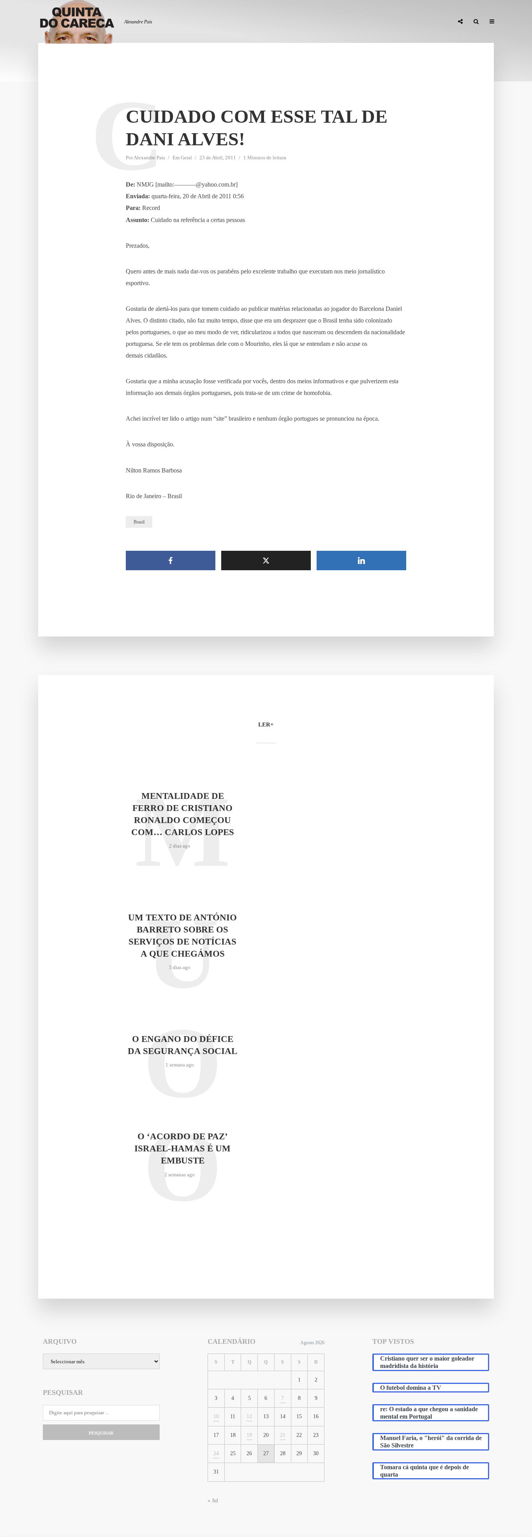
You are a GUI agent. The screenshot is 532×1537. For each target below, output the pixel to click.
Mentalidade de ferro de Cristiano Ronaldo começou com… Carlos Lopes (182, 814)
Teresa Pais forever (368, 21)
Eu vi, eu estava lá (425, 21)
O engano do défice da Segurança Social (182, 1045)
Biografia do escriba (306, 21)
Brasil (139, 522)
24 (216, 1453)
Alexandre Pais (149, 157)
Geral (186, 157)
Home (263, 21)
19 (249, 1435)
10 (216, 1416)
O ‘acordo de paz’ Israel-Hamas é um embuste (182, 1148)
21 (282, 1435)
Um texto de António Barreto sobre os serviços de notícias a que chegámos (182, 936)
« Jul (213, 1501)
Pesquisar (101, 1433)
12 (249, 1416)
